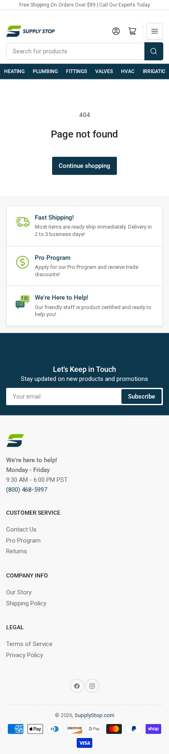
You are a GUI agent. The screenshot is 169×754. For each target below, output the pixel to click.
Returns (16, 551)
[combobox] (84, 51)
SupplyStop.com (94, 715)
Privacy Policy (24, 655)
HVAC (128, 71)
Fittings (76, 71)
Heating (14, 71)
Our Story (19, 592)
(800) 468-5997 (26, 489)
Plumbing (45, 71)
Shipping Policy (26, 603)
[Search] (154, 51)
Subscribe (141, 396)
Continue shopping (84, 166)
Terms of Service (29, 644)
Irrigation (156, 71)
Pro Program (23, 540)
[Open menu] (154, 31)
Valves (104, 71)
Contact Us (21, 529)
